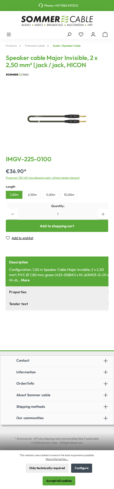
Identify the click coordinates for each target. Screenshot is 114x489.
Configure (82, 468)
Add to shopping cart (57, 226)
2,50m (32, 195)
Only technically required (47, 468)
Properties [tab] (18, 292)
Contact (22, 360)
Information (26, 372)
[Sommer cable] (57, 74)
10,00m (69, 195)
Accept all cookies (59, 481)
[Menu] (9, 34)
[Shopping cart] (105, 34)
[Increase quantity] (103, 214)
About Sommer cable (33, 395)
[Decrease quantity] (12, 214)
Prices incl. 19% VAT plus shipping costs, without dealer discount (43, 177)
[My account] (93, 34)
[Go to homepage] (57, 21)
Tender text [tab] (18, 304)
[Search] (69, 34)
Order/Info (25, 383)
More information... (57, 459)
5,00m (50, 195)
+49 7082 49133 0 (66, 5)
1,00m (14, 195)
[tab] (60, 271)
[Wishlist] (81, 34)
